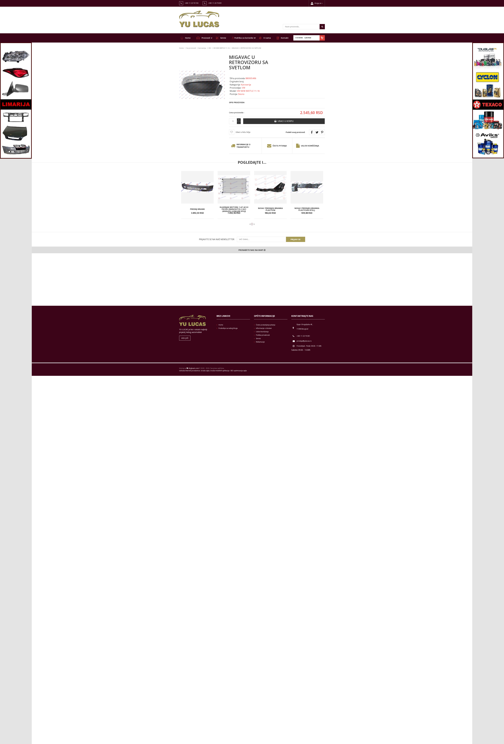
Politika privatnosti (263, 335)
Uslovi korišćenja (310, 145)
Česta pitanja (280, 145)
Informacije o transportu (243, 145)
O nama (267, 38)
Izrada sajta (205, 371)
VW (209, 48)
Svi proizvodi (191, 48)
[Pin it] (322, 132)
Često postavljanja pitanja (265, 325)
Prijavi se (295, 239)
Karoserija (202, 48)
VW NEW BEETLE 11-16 (221, 48)
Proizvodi (205, 38)
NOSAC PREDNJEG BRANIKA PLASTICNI (270, 209)
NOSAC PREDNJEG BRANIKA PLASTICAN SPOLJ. (307, 209)
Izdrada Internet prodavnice (189, 371)
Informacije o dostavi (264, 328)
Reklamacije (260, 342)
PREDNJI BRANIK (197, 209)
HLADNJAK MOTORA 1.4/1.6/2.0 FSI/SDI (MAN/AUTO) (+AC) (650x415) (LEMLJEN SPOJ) (234, 209)
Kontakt (284, 38)
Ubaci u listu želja (243, 132)
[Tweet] (317, 132)
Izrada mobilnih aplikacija (219, 371)
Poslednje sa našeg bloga (228, 328)
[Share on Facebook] (311, 132)
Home (187, 38)
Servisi (223, 38)
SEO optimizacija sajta (238, 371)
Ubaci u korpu (285, 121)
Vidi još (184, 338)
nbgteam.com (193, 368)
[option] (197, 195)
